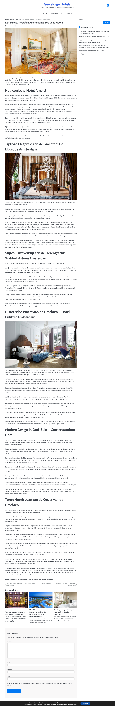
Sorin (17, 26)
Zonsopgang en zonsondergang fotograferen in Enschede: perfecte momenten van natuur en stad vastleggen (92, 51)
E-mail (10, 669)
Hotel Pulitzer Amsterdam (45, 579)
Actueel (45, 13)
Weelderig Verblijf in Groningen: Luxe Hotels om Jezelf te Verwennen (64, 612)
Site (8, 676)
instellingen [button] (73, 704)
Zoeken (81, 19)
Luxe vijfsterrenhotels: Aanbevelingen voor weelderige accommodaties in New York (15, 612)
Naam (9, 662)
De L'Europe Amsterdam (31, 579)
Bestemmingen (54, 13)
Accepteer (85, 703)
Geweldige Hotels (57, 4)
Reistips (69, 13)
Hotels (62, 13)
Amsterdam (20, 579)
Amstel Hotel (13, 579)
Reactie (10, 642)
